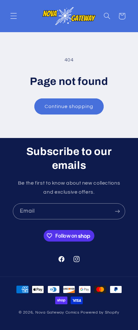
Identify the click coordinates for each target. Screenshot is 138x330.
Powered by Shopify (100, 312)
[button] (13, 16)
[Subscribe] (117, 211)
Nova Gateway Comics (57, 312)
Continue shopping (69, 106)
